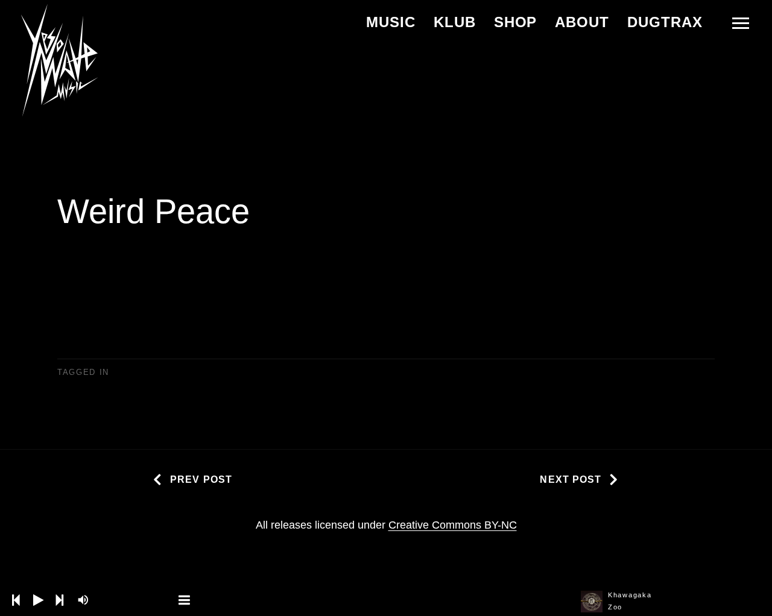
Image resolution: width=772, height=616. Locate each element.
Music (391, 22)
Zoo (615, 607)
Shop (515, 22)
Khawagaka (629, 595)
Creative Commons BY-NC (452, 525)
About (582, 22)
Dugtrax (665, 22)
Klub (455, 22)
